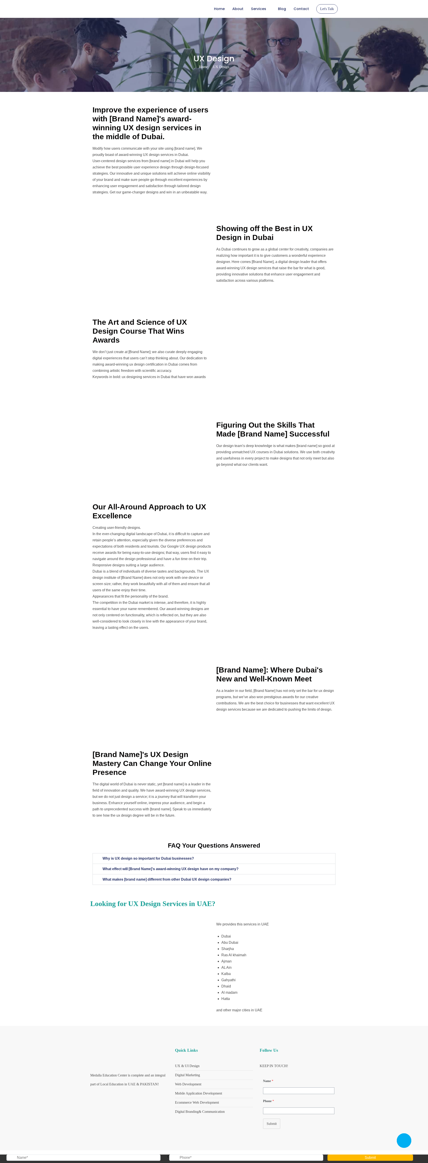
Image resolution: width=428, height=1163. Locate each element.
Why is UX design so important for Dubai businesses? (148, 858)
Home (219, 8)
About (237, 8)
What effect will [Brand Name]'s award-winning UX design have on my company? (171, 869)
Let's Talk (327, 9)
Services (258, 8)
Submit (272, 1124)
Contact (301, 8)
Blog (282, 8)
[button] (214, 858)
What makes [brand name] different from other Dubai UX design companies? (167, 879)
